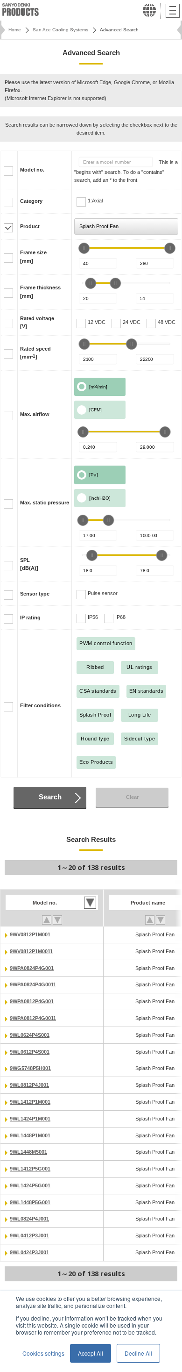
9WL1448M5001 (28, 1152)
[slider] (84, 248)
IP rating (30, 617)
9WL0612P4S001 (29, 1052)
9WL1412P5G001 (30, 1168)
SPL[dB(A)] (29, 564)
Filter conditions (40, 705)
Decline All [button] (138, 1353)
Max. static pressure (44, 502)
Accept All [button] (90, 1353)
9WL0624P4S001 (29, 1035)
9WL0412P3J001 (29, 1235)
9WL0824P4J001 (29, 1218)
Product (30, 226)
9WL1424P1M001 (30, 1118)
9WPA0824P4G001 (32, 968)
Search (50, 797)
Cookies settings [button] (43, 1353)
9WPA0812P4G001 (32, 1001)
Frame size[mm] (33, 256)
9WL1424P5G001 (30, 1185)
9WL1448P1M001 (30, 1135)
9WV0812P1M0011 (31, 951)
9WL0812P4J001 (29, 1085)
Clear (132, 797)
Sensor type (34, 593)
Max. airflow (34, 414)
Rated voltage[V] (37, 322)
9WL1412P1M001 (30, 1102)
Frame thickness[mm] (40, 291)
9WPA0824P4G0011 (33, 984)
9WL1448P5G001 (30, 1202)
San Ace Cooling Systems (60, 29)
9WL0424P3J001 (29, 1252)
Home (14, 29)
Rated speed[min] (35, 352)
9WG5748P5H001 (30, 1068)
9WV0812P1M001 (30, 934)
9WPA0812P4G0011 (33, 1018)
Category (31, 201)
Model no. (32, 169)
